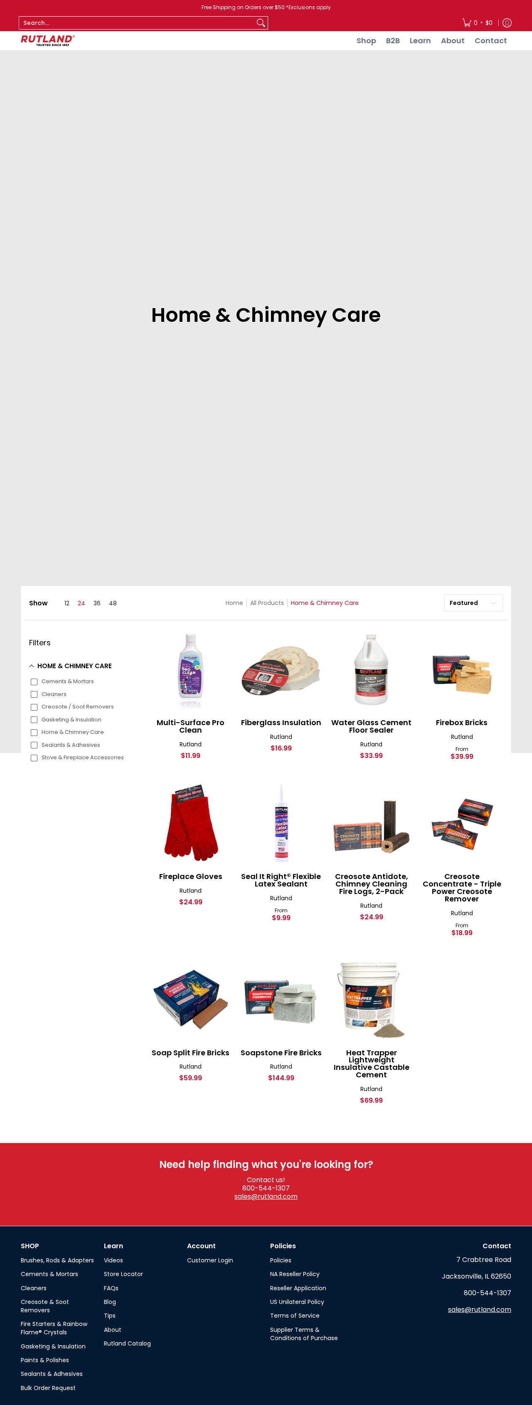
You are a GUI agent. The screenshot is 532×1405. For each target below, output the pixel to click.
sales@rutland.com (266, 1196)
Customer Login (210, 1260)
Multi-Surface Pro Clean (190, 726)
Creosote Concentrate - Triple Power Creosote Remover (462, 887)
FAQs (111, 1288)
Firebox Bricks (462, 722)
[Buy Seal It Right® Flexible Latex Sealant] (281, 824)
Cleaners (34, 1288)
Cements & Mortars (49, 1274)
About (112, 1330)
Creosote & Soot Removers (45, 1306)
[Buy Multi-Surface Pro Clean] (191, 670)
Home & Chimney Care (325, 603)
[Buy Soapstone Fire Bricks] (281, 999)
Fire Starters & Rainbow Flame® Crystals (54, 1328)
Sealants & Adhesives (52, 1374)
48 (113, 603)
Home (234, 603)
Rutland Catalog (127, 1343)
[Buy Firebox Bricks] (462, 670)
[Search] (261, 23)
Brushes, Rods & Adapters (57, 1260)
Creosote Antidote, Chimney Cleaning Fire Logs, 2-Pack (371, 883)
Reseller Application (298, 1288)
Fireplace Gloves (190, 876)
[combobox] (136, 23)
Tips (110, 1315)
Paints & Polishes (45, 1360)
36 (97, 603)
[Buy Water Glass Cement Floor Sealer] (371, 670)
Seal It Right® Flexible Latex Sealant (281, 880)
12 (66, 603)
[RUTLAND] (48, 40)
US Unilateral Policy (297, 1302)
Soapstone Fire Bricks (281, 1052)
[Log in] (507, 23)
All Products (267, 603)
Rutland (191, 744)
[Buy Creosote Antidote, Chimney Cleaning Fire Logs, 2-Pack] (371, 824)
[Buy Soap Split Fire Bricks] (191, 999)
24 (81, 603)
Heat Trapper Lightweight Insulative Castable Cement (371, 1063)
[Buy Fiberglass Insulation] (281, 670)
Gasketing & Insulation (53, 1346)
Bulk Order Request (48, 1388)
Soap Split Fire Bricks (190, 1052)
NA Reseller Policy (295, 1274)
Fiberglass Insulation (281, 722)
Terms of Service (295, 1315)
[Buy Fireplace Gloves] (191, 824)
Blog (110, 1302)
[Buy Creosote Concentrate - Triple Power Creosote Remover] (462, 824)
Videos (113, 1260)
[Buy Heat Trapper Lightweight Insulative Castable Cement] (371, 999)
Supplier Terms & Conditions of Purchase (304, 1334)
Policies (280, 1260)
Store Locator (123, 1274)
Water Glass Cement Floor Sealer (371, 726)
